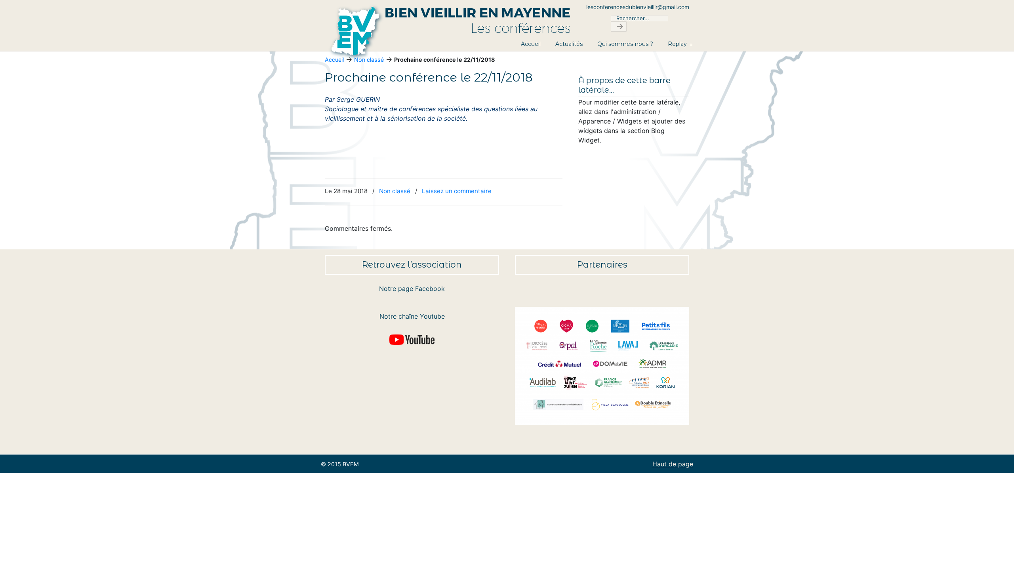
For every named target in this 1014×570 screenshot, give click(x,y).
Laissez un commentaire (457, 191)
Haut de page (672, 464)
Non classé (394, 191)
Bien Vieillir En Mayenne (463, 32)
